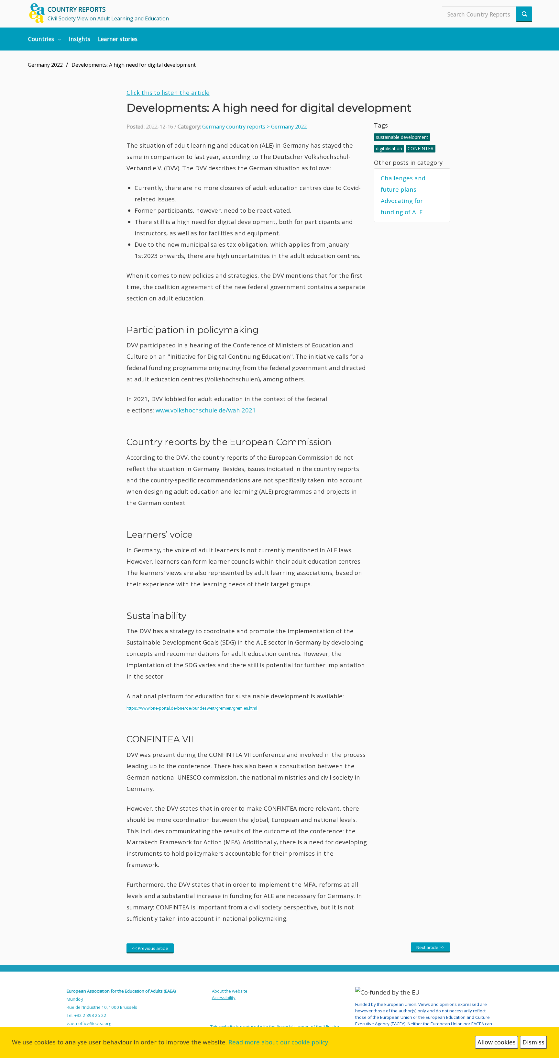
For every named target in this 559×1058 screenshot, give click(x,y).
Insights (79, 39)
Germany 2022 (45, 64)
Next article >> (430, 947)
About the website (229, 991)
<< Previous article (150, 948)
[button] (44, 39)
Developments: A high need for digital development (133, 64)
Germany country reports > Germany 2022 (254, 126)
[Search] (524, 14)
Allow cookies (496, 1042)
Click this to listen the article (168, 92)
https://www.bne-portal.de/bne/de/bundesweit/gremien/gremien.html (192, 708)
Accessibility (224, 997)
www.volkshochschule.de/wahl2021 (206, 410)
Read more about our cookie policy (278, 1042)
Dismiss (533, 1042)
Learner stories (117, 39)
